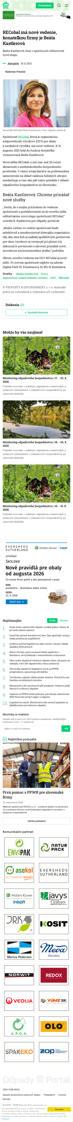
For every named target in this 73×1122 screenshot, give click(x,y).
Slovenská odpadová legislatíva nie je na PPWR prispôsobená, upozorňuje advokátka (34, 670)
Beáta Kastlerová (27, 274)
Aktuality (13, 63)
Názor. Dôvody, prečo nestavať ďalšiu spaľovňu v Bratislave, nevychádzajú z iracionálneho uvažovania (37, 654)
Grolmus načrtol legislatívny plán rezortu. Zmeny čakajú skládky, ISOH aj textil (39, 645)
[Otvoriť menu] (66, 5)
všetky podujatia (37, 821)
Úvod (6, 5)
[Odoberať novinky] (65, 728)
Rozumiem (59, 1109)
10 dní (52, 620)
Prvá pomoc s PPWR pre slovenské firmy (33, 795)
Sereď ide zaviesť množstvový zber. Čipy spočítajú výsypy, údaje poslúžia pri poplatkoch (40, 637)
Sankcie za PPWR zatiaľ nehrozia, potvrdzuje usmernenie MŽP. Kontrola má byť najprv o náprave (39, 696)
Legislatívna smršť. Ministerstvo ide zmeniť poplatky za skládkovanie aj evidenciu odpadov (39, 704)
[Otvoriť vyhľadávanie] (59, 5)
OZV (53, 277)
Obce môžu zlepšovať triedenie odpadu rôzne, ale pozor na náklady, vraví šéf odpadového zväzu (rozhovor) (40, 662)
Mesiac (64, 620)
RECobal (23, 137)
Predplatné (45, 5)
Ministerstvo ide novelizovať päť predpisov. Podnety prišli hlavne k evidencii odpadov (40, 687)
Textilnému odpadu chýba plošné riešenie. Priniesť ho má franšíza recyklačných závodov (39, 679)
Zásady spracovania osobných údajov (21, 1094)
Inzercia (62, 1094)
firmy (44, 274)
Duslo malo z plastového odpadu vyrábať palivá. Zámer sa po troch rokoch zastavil (39, 629)
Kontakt (6, 1099)
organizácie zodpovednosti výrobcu (25, 277)
